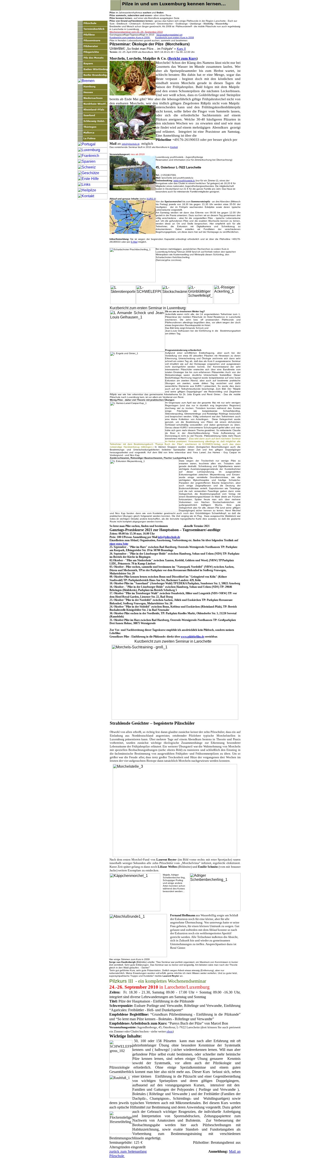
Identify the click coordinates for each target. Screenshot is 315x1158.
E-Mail (134, 242)
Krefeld (174, 147)
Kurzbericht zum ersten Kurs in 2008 (174, 37)
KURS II (151, 198)
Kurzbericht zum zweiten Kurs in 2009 (130, 37)
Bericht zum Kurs (182, 58)
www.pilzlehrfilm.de (192, 636)
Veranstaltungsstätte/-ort (169, 34)
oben (169, 1031)
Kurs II (181, 48)
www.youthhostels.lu (184, 180)
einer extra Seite (119, 543)
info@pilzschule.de (131, 144)
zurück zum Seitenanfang (128, 1151)
